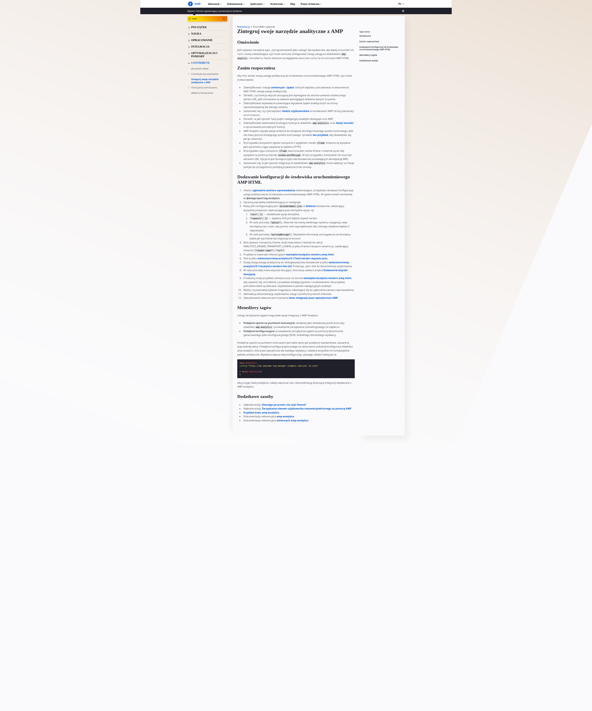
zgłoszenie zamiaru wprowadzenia (274, 190)
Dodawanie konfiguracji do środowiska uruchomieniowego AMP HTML (378, 48)
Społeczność (256, 4)
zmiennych (278, 87)
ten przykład (320, 135)
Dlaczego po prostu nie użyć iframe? (284, 404)
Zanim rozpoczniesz (369, 41)
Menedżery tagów (368, 55)
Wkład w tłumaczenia (202, 93)
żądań (290, 87)
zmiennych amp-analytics (292, 420)
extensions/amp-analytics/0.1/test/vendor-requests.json (292, 258)
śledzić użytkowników (295, 111)
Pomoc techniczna (310, 4)
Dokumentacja (235, 4)
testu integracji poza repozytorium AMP (313, 298)
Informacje (214, 4)
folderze (311, 206)
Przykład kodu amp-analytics (261, 412)
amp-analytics (285, 416)
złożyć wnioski (345, 123)
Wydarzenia (276, 4)
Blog (292, 4)
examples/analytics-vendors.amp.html (310, 254)
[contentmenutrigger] (380, 32)
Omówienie (365, 36)
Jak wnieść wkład (199, 68)
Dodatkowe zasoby (368, 60)
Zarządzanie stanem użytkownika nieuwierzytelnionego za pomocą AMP (306, 408)
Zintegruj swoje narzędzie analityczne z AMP (204, 81)
